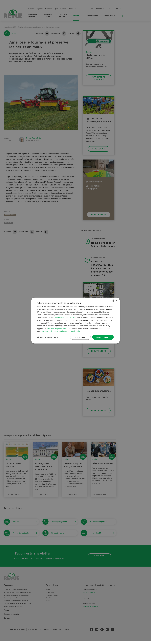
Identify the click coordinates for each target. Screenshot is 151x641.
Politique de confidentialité (70, 331)
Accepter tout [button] (103, 337)
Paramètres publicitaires (57, 328)
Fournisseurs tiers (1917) (64, 317)
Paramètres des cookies (50, 331)
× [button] (116, 300)
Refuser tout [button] (80, 337)
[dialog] (75, 320)
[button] (47, 337)
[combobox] (113, 300)
